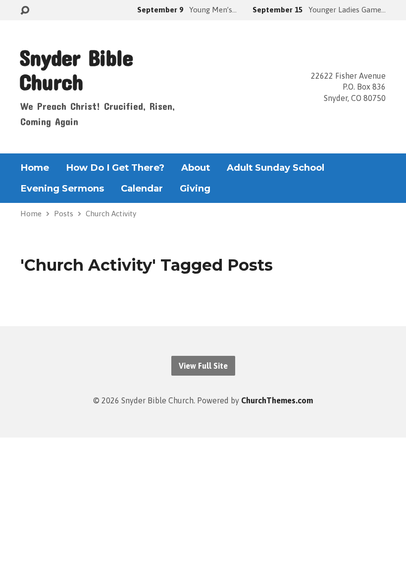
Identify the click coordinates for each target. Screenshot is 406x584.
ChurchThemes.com (277, 400)
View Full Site (203, 365)
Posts (63, 213)
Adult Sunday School (275, 167)
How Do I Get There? (115, 167)
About (195, 167)
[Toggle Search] (24, 10)
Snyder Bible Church (76, 69)
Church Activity (111, 213)
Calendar (142, 188)
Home (34, 167)
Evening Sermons (62, 188)
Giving (195, 188)
